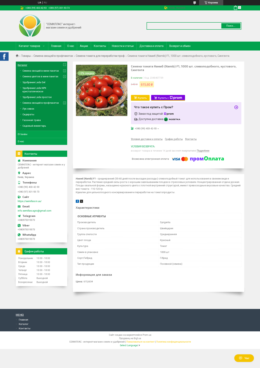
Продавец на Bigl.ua (130, 338)
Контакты (100, 45)
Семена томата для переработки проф (100, 55)
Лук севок (28, 108)
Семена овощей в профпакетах (53, 55)
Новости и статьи (123, 45)
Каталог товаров (29, 45)
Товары (26, 55)
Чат (247, 358)
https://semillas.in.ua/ (29, 201)
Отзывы (22, 134)
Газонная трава (31, 120)
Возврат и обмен (180, 45)
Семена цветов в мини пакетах (40, 76)
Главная (56, 45)
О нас (70, 45)
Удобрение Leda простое (37, 97)
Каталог (22, 65)
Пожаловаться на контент (140, 341)
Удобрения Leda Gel (33, 82)
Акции (84, 45)
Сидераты (28, 114)
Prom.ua (147, 335)
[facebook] (77, 202)
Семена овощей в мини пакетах (40, 70)
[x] (81, 202)
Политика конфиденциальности (173, 341)
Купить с (163, 97)
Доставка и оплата (151, 45)
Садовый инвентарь (34, 125)
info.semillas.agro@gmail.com (34, 210)
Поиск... (230, 25)
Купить (142, 97)
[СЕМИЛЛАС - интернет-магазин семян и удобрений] (30, 25)
